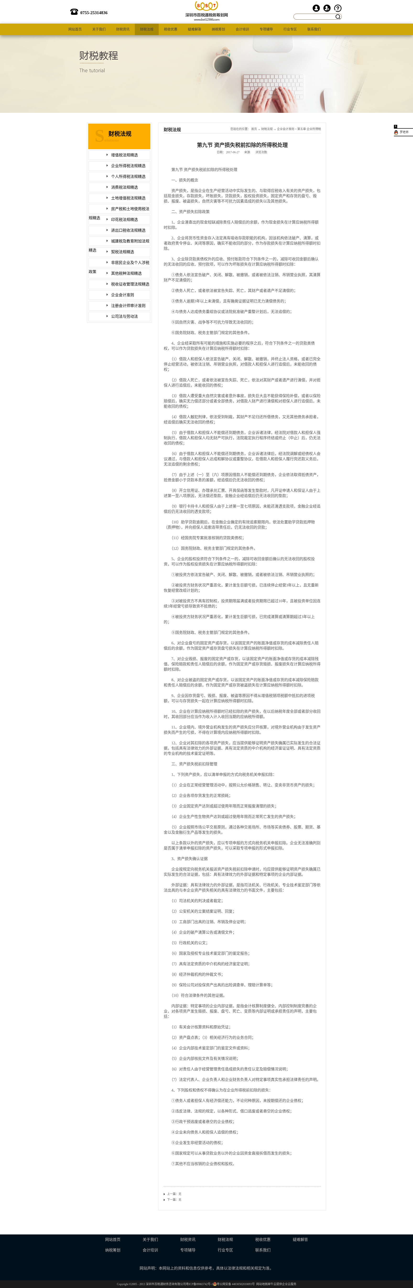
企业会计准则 (285, 129)
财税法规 (267, 129)
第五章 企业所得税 (309, 129)
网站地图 (261, 1284)
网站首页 (75, 29)
